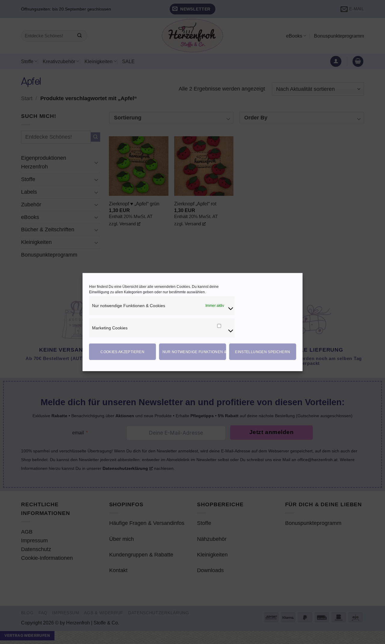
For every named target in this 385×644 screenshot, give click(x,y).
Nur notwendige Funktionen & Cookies (194, 352)
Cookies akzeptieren (122, 352)
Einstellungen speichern (262, 352)
